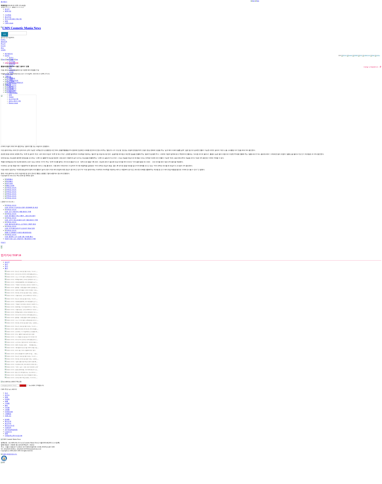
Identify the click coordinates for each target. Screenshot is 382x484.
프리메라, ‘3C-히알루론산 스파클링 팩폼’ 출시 (28, 331)
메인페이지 (9, 54)
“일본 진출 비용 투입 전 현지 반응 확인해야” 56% (29, 361)
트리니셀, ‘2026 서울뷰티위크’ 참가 (25, 350)
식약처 (3, 50)
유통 (6, 401)
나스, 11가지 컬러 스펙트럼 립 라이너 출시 (27, 277)
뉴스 (6, 393)
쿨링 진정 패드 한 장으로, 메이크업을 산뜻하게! (28, 329)
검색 (4, 34)
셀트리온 (4, 42)
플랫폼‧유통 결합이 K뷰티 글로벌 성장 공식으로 (29, 287)
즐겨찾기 (4, 2)
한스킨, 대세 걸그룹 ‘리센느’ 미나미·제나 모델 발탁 (29, 271)
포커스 (11, 57)
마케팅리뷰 (9, 412)
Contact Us (8, 432)
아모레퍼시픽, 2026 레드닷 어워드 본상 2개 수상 (29, 364)
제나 (2, 48)
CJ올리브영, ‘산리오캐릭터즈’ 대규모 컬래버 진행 (29, 295)
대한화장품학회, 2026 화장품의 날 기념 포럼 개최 (29, 282)
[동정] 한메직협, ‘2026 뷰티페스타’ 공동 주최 (28, 369)
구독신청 (22, 385)
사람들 (11, 72)
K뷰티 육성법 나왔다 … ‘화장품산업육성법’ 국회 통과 (30, 345)
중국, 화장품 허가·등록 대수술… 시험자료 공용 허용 (30, 353)
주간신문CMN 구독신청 (13, 19)
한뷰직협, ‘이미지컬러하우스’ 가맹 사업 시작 (28, 307)
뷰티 (10, 68)
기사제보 (8, 15)
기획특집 (8, 414)
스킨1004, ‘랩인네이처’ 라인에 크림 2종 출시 (28, 342)
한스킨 (3, 44)
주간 (6, 266)
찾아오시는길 (9, 425)
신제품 (7, 403)
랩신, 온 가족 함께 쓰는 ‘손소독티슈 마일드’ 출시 (29, 372)
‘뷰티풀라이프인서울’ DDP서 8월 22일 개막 (27, 347)
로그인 (7, 9)
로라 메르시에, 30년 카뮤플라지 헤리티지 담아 (28, 375)
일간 (6, 264)
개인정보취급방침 (11, 430)
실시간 (7, 262)
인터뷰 (7, 407)
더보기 (3, 242)
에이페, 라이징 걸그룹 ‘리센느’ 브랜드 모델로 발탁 (29, 293)
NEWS (7, 56)
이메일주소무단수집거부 (13, 436)
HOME (7, 419)
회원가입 (8, 11)
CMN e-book (9, 23)
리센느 (3, 39)
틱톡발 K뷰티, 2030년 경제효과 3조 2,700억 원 (28, 279)
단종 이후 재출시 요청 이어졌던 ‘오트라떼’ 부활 (28, 290)
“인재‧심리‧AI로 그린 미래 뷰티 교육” (26, 367)
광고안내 (8, 17)
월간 (6, 268)
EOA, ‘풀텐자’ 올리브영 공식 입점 (24, 334)
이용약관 (8, 427)
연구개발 (12, 62)
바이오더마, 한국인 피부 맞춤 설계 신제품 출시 (28, 274)
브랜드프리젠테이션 (16, 82)
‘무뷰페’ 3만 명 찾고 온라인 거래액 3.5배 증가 (28, 285)
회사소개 (8, 421)
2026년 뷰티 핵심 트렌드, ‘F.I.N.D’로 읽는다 (27, 377)
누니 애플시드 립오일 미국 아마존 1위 (26, 337)
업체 (6, 397)
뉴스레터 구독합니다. (36, 385)
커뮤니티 (8, 416)
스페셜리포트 (13, 80)
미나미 (3, 46)
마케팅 (7, 399)
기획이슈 (8, 76)
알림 (6, 21)
